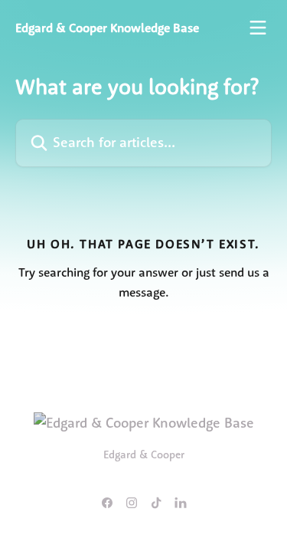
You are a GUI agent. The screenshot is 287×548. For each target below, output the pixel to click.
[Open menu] (258, 27)
